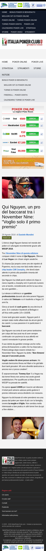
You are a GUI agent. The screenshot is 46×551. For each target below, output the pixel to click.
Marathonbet (13, 125)
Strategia (31, 28)
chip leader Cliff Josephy (13, 270)
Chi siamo (5, 495)
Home (4, 12)
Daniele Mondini (26, 235)
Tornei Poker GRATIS (12, 24)
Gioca (32, 118)
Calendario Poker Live (13, 28)
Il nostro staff (6, 499)
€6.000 (21, 150)
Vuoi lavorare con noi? (9, 511)
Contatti (4, 503)
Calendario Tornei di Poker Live (19, 100)
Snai (15, 118)
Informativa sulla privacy (10, 515)
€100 (22, 125)
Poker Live (29, 24)
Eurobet (13, 142)
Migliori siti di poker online (15, 16)
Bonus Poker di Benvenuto (22, 12)
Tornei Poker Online (27, 20)
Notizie (6, 75)
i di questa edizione (21, 253)
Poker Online (8, 20)
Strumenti (30, 32)
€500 (22, 118)
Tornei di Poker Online (15, 90)
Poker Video (16, 32)
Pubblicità (5, 507)
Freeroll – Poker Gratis (15, 95)
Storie (5, 32)
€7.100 (21, 142)
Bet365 (14, 134)
